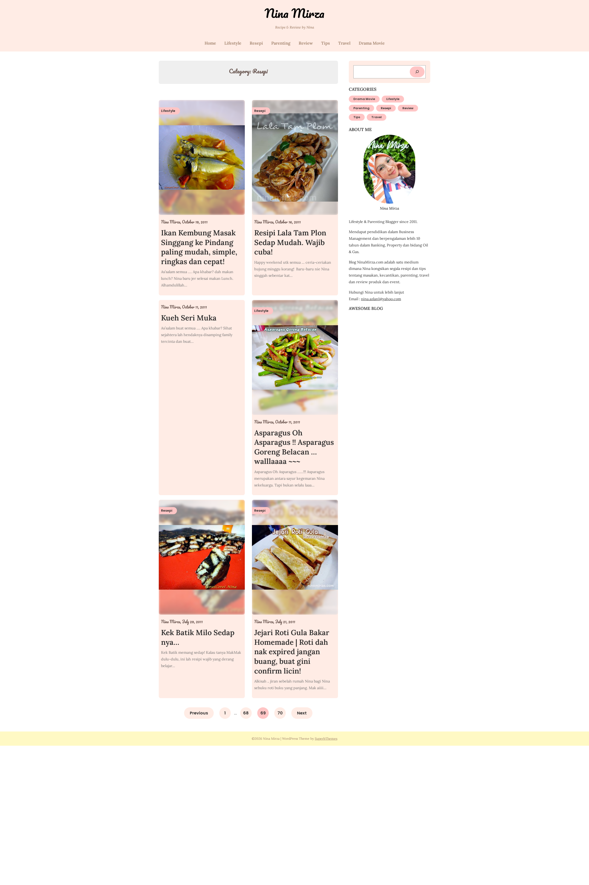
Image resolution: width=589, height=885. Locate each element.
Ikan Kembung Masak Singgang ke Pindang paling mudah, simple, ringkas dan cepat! (199, 247)
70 (280, 713)
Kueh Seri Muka (189, 318)
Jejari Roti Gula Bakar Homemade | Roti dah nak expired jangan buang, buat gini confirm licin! (291, 651)
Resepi (256, 43)
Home (210, 43)
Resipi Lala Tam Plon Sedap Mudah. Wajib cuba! (290, 242)
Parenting (280, 43)
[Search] (417, 71)
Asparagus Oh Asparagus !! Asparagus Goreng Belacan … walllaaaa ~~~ (294, 447)
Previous (199, 713)
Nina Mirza (294, 13)
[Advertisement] (138, 815)
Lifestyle (232, 43)
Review (306, 43)
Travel (344, 43)
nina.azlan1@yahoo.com (381, 299)
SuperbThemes (326, 739)
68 (246, 713)
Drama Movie (372, 43)
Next (302, 713)
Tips (325, 43)
